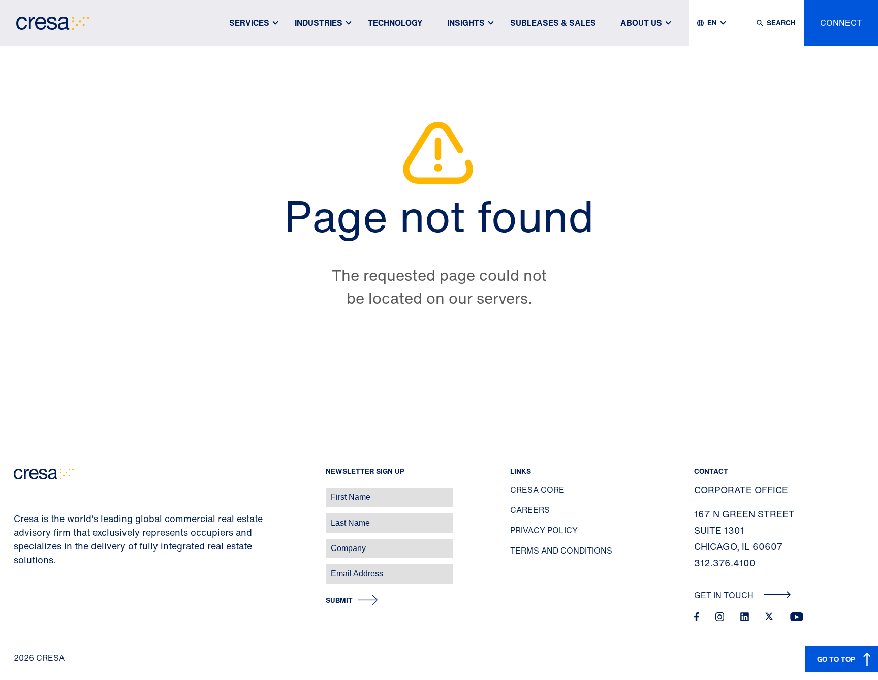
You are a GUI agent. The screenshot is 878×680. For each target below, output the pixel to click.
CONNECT (841, 23)
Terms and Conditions (561, 550)
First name (20, 492)
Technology (395, 23)
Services (249, 23)
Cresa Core (537, 489)
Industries (318, 23)
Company (18, 543)
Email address (25, 568)
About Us (641, 23)
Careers (530, 510)
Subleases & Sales (553, 23)
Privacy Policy (544, 530)
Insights (466, 23)
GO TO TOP (836, 659)
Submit (339, 600)
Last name (20, 517)
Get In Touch (725, 595)
